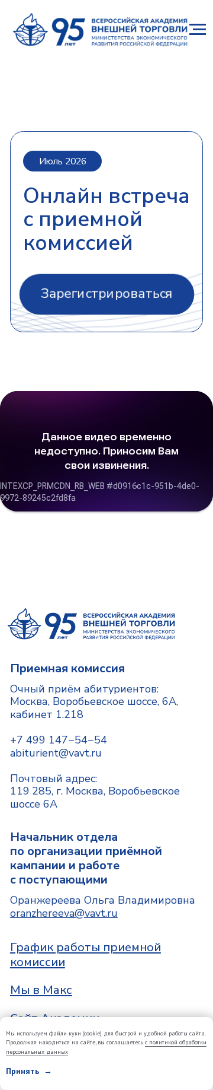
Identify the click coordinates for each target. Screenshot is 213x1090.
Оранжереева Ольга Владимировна (102, 906)
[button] (106, 294)
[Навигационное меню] (197, 30)
